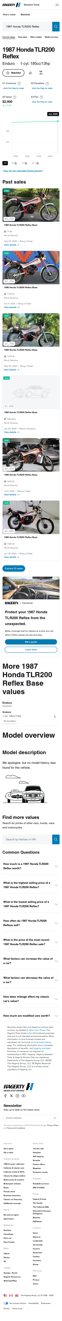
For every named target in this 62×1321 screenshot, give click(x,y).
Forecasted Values (42, 1042)
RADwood (37, 1221)
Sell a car (8, 1238)
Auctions (7, 1230)
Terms (35, 1284)
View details (10, 245)
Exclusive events (40, 1172)
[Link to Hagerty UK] (16, 1295)
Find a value (9, 14)
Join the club (38, 1149)
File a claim (8, 1152)
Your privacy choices (17, 1303)
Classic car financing (13, 1199)
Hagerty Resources (12, 1277)
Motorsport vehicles (12, 1184)
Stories (7, 1257)
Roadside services (41, 1184)
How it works (9, 1242)
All (5, 1261)
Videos (6, 1253)
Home (35, 1233)
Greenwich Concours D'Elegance (42, 1212)
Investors (37, 1260)
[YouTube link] (23, 1096)
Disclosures (46, 1303)
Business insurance (12, 1195)
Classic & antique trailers (14, 1176)
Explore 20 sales (14, 568)
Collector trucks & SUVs (14, 1172)
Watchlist (25, 14)
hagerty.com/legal (42, 1048)
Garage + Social (10, 1273)
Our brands (37, 1245)
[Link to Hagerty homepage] (19, 1087)
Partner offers (39, 1164)
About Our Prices (37, 1030)
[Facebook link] (5, 1096)
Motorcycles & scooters (14, 1180)
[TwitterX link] (11, 1096)
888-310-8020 (39, 1188)
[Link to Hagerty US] (5, 1295)
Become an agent (11, 1215)
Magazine (37, 1168)
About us (36, 1237)
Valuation (37, 1152)
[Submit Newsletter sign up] (54, 1118)
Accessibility (33, 1303)
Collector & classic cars (14, 1168)
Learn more (31, 649)
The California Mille (41, 1207)
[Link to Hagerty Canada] (11, 1295)
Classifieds (8, 1234)
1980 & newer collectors (14, 1164)
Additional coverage (12, 1203)
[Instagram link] (17, 1096)
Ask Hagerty (38, 1156)
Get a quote (31, 642)
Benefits (36, 1160)
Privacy (36, 1280)
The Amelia (37, 1203)
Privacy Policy (52, 1125)
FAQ (34, 1276)
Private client (9, 1191)
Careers (36, 1249)
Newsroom (37, 1253)
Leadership (37, 1241)
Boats (6, 1188)
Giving (35, 1264)
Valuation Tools (31, 4)
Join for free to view (13, 88)
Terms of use (17, 1309)
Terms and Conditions (16, 1128)
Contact (36, 1256)
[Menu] (57, 5)
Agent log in (9, 1219)
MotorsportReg (10, 1281)
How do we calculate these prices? (23, 171)
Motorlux (36, 1217)
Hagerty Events (39, 1199)
